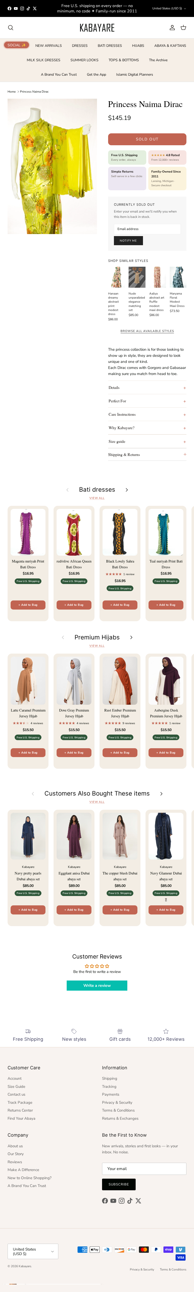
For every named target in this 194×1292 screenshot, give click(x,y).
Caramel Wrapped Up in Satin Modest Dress (62, 1271)
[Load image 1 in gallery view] (52, 166)
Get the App (96, 74)
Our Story (16, 1153)
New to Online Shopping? (30, 1177)
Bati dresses (97, 489)
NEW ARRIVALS (48, 45)
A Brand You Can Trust (59, 74)
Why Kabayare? (121, 427)
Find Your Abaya (21, 1118)
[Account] (171, 28)
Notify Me (128, 241)
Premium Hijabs (97, 637)
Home (12, 92)
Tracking (109, 1086)
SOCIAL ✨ (17, 45)
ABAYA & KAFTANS (170, 45)
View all (97, 498)
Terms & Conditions (118, 1110)
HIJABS (138, 45)
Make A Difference (23, 1169)
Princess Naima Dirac (34, 92)
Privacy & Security (117, 1102)
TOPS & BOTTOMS (124, 60)
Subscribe (119, 1184)
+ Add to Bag (27, 605)
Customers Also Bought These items (97, 793)
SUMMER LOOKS (84, 60)
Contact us (16, 1094)
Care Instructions (122, 414)
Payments (110, 1094)
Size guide (117, 441)
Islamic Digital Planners (134, 74)
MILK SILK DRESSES (43, 60)
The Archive (158, 60)
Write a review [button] (97, 985)
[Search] (11, 28)
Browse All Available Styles (147, 331)
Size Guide (16, 1086)
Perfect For (117, 400)
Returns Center (20, 1110)
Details (114, 387)
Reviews (15, 1161)
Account (14, 1078)
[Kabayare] (97, 27)
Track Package (20, 1102)
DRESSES (80, 45)
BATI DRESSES (110, 45)
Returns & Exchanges (120, 1118)
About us (15, 1146)
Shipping (109, 1078)
